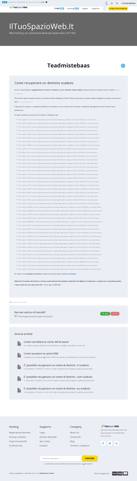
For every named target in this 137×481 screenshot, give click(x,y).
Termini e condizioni (80, 445)
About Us (74, 432)
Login (42, 432)
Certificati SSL (16, 445)
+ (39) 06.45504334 (128, 3)
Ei (116, 313)
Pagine (85, 8)
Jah (106, 313)
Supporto (96, 8)
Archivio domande (48, 437)
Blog (72, 441)
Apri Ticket (45, 441)
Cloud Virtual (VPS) (18, 441)
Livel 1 (43, 2)
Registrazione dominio (20, 432)
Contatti (44, 445)
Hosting (70, 8)
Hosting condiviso (17, 437)
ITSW (56, 8)
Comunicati (75, 437)
